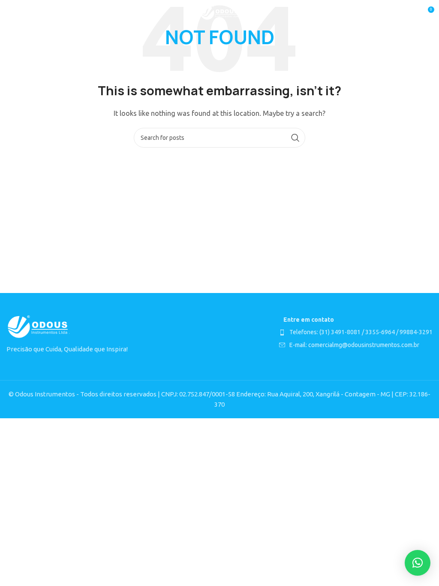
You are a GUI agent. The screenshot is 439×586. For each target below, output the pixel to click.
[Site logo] (219, 12)
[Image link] (38, 326)
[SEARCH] (295, 138)
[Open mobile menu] (10, 12)
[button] (417, 563)
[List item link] (356, 332)
